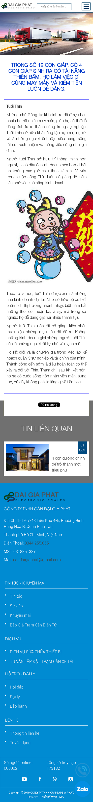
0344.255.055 (37, 543)
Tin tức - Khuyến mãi (25, 582)
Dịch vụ (13, 638)
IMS (61, 797)
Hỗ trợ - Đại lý (20, 673)
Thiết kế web (48, 797)
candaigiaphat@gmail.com (37, 559)
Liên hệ (11, 719)
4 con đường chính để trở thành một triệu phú (68, 464)
